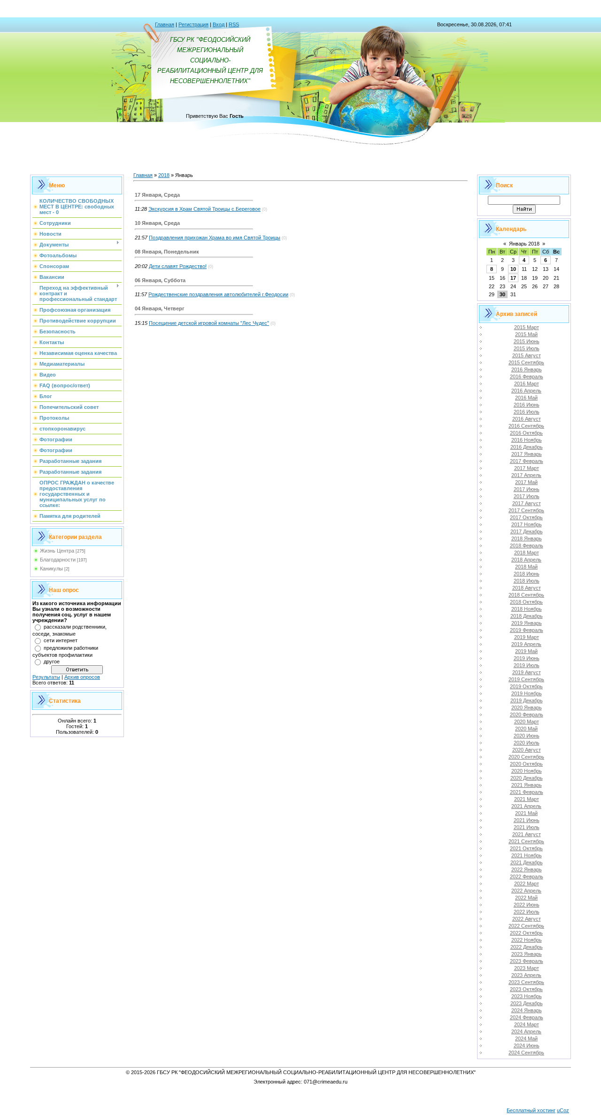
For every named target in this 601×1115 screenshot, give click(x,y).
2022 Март (526, 883)
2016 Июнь (526, 405)
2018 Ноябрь (526, 609)
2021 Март (526, 799)
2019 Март (526, 637)
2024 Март (526, 1024)
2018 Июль (526, 581)
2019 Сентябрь (526, 679)
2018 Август (526, 588)
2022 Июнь (526, 904)
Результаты (46, 677)
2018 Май (526, 566)
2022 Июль (526, 912)
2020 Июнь (526, 735)
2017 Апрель (526, 475)
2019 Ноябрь (526, 693)
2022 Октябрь (526, 933)
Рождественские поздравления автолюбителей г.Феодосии (218, 294)
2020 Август (526, 750)
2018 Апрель (526, 559)
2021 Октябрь (526, 848)
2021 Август (526, 834)
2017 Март (526, 468)
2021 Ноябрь (526, 855)
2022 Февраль (526, 876)
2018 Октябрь (526, 602)
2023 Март (526, 968)
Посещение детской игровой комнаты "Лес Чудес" (209, 323)
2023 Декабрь (526, 1003)
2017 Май (526, 482)
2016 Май (526, 397)
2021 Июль (526, 827)
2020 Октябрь (526, 764)
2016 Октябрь (526, 433)
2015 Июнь (526, 341)
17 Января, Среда (157, 195)
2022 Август (526, 919)
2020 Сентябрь (526, 757)
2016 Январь (526, 369)
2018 (164, 175)
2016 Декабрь (526, 447)
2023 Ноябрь (526, 996)
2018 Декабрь (526, 616)
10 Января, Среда (157, 223)
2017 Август (526, 503)
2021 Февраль (526, 792)
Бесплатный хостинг (531, 1110)
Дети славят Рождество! (178, 266)
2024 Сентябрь (526, 1052)
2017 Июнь (526, 489)
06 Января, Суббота (160, 280)
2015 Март (526, 327)
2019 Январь (526, 623)
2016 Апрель (526, 390)
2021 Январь (526, 785)
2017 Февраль (526, 461)
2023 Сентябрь (526, 982)
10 (513, 269)
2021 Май (526, 813)
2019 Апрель (526, 644)
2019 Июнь (526, 658)
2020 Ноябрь (526, 771)
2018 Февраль (526, 545)
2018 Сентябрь (526, 595)
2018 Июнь (526, 574)
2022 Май (526, 897)
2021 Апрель (526, 806)
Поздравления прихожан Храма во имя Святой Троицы (214, 237)
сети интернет (60, 640)
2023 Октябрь (526, 989)
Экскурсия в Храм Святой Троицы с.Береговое (204, 209)
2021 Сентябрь (526, 841)
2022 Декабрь (526, 947)
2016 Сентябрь (526, 426)
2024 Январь (526, 1010)
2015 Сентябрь (526, 362)
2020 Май (526, 728)
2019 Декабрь (526, 700)
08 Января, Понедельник (167, 251)
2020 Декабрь (526, 778)
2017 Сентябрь (526, 510)
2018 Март (526, 552)
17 (513, 278)
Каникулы (51, 568)
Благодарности (58, 559)
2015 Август (526, 355)
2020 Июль (526, 743)
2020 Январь (526, 707)
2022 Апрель (526, 890)
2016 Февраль (526, 376)
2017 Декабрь (526, 531)
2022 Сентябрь (526, 926)
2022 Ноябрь (526, 940)
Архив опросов (82, 677)
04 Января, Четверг (160, 308)
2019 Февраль (526, 630)
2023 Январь (526, 954)
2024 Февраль (526, 1017)
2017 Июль (526, 496)
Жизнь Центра (57, 551)
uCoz (563, 1110)
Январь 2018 (524, 243)
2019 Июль (526, 665)
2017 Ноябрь (526, 524)
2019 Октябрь (526, 686)
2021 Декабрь (526, 862)
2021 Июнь (526, 820)
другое (52, 661)
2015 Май (526, 334)
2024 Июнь (526, 1045)
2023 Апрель (526, 975)
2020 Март (526, 721)
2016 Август (526, 419)
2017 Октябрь (526, 517)
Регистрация (193, 24)
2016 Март (526, 383)
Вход (218, 24)
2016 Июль (526, 412)
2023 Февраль (526, 961)
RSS (234, 24)
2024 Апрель (526, 1031)
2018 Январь (526, 538)
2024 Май (526, 1038)
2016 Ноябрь (526, 440)
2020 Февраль (526, 714)
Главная (164, 24)
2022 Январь (526, 869)
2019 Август (526, 672)
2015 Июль (526, 348)
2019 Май (526, 651)
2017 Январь (526, 454)
